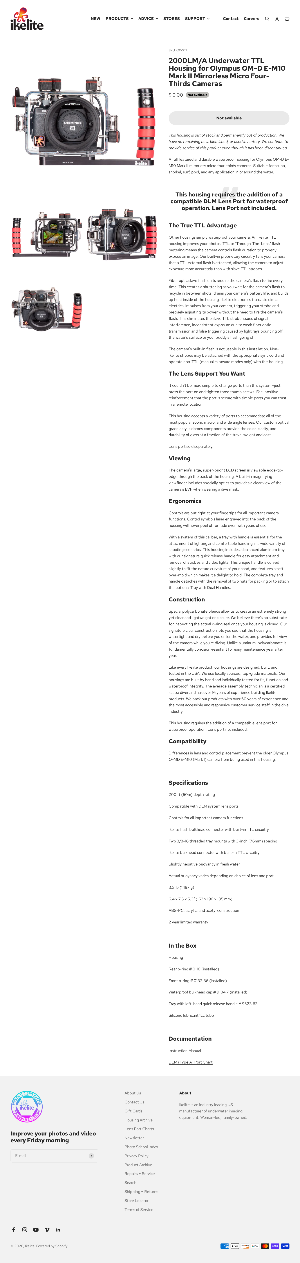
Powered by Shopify (51, 1246)
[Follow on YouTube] (36, 1230)
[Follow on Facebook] (13, 1230)
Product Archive (138, 1164)
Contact (231, 18)
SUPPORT (195, 18)
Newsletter (134, 1137)
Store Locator (136, 1200)
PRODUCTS (117, 18)
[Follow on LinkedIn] (58, 1230)
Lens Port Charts (139, 1128)
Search (130, 1182)
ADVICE (146, 18)
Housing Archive (139, 1120)
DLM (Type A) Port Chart (191, 1062)
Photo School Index (141, 1146)
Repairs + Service (140, 1173)
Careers (251, 18)
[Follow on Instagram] (25, 1230)
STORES (171, 18)
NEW (95, 18)
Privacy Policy (136, 1155)
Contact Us (134, 1102)
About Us (133, 1093)
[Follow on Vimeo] (47, 1230)
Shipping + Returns (141, 1191)
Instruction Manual (185, 1050)
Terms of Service (139, 1209)
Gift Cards (133, 1111)
